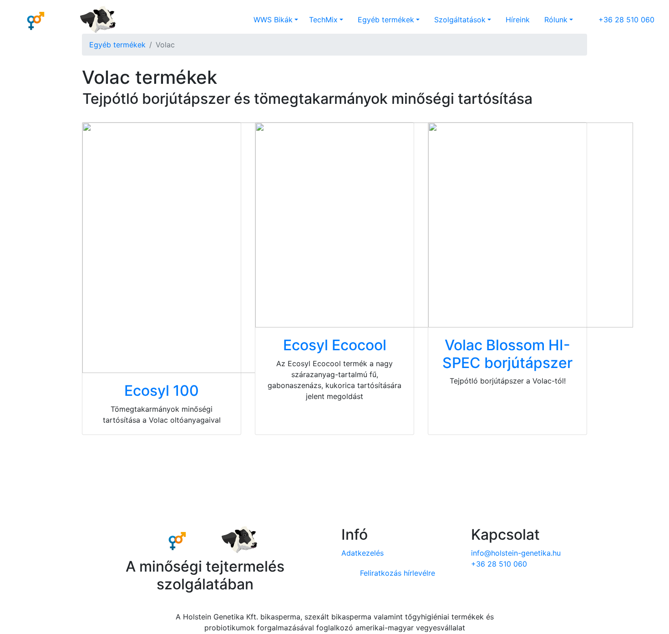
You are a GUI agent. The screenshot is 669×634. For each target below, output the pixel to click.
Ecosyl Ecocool (334, 345)
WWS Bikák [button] (273, 19)
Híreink (518, 19)
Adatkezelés (362, 552)
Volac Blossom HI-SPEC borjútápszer (507, 353)
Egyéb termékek (117, 44)
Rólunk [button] (556, 19)
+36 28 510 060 (626, 19)
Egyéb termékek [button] (386, 19)
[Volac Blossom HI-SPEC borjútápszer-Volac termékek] (530, 224)
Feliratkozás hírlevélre (396, 573)
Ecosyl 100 (161, 390)
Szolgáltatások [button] (460, 19)
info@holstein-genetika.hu (516, 552)
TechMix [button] (323, 19)
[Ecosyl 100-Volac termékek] (246, 247)
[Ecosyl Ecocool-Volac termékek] (357, 224)
